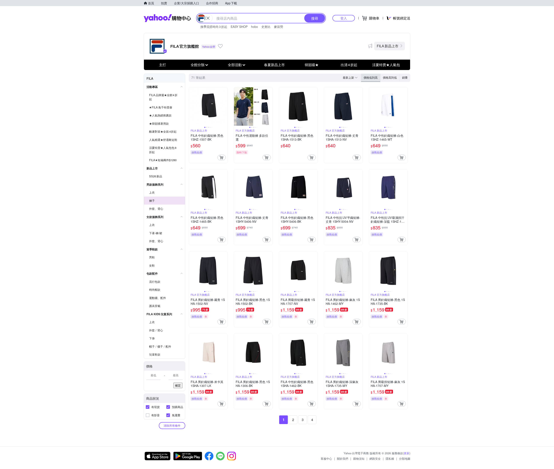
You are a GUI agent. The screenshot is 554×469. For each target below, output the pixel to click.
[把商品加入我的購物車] (221, 157)
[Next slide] (224, 106)
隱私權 (390, 458)
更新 (406, 453)
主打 (162, 64)
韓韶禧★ (312, 64)
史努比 (266, 26)
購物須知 (358, 458)
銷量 (405, 77)
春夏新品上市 (274, 64)
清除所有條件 (172, 425)
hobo (254, 26)
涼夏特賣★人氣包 (386, 64)
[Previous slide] (192, 106)
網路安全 (375, 458)
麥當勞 (278, 26)
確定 (178, 385)
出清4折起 (349, 64)
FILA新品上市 (387, 45)
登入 (343, 18)
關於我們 (342, 458)
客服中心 (326, 458)
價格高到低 (390, 77)
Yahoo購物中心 (167, 18)
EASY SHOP (239, 26)
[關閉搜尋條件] (208, 18)
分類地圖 (404, 458)
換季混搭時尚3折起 (213, 26)
